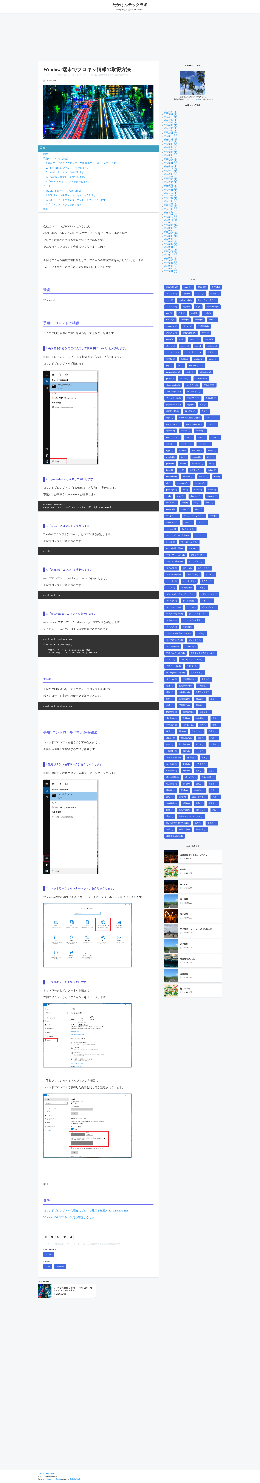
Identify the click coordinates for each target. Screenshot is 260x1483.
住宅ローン (185, 686)
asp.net (200, 431)
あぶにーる (188, 529)
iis (211, 463)
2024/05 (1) (170, 125)
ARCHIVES (50, 1249)
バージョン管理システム (178, 633)
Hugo (49, 1479)
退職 (186, 803)
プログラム (193, 398)
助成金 (200, 699)
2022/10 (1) (170, 171)
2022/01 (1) (170, 190)
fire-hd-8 (196, 450)
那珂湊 (213, 803)
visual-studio (173, 385)
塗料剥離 (201, 718)
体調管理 (203, 686)
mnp (169, 339)
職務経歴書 (189, 333)
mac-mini (171, 477)
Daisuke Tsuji (75, 1479)
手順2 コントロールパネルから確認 (62, 190)
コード (202, 588)
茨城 (184, 790)
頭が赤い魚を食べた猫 (177, 823)
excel (207, 313)
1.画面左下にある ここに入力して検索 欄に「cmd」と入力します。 (82, 163)
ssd (185, 503)
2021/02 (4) (170, 211)
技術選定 (186, 738)
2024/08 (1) (170, 119)
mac (169, 313)
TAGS (47, 1261)
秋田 (199, 771)
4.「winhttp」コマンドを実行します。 (66, 177)
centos (213, 359)
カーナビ (171, 581)
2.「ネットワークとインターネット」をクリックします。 (77, 200)
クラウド (207, 581)
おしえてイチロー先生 (177, 535)
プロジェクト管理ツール (203, 653)
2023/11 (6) (170, 138)
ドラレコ (171, 620)
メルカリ (171, 294)
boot (189, 437)
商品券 (200, 705)
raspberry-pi (185, 300)
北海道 (211, 352)
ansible (212, 424)
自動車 (213, 784)
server (180, 496)
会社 (169, 686)
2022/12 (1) (170, 165)
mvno (212, 320)
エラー (187, 568)
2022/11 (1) (170, 168)
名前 (169, 705)
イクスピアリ (196, 561)
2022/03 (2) (170, 184)
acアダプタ (212, 418)
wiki (213, 516)
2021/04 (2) (170, 206)
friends (212, 450)
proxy (47, 1266)
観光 (213, 790)
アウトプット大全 (175, 555)
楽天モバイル (173, 405)
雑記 (215, 810)
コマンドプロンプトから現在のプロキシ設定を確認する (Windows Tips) (86, 1210)
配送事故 (184, 810)
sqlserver (171, 503)
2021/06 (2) (170, 200)
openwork (200, 483)
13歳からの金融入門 (189, 418)
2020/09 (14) (171, 225)
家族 (215, 725)
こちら (196, 99)
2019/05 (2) (170, 260)
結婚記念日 (172, 411)
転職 (184, 359)
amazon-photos (193, 424)
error (182, 450)
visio (198, 509)
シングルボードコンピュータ (180, 594)
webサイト (192, 385)
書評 (186, 307)
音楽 (169, 418)
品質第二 (184, 705)
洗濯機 (191, 758)
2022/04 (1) (170, 181)
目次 (42, 147)
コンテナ (186, 588)
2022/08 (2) (170, 176)
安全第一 (188, 725)
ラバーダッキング (175, 673)
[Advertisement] (130, 36)
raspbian (194, 339)
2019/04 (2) (170, 263)
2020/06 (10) (171, 233)
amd (194, 313)
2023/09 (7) (170, 144)
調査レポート (199, 797)
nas (217, 477)
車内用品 (171, 803)
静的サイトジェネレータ (191, 816)
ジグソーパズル (209, 594)
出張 (169, 699)
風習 (198, 823)
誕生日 (170, 359)
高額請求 (201, 829)
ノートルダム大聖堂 (193, 620)
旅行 (202, 287)
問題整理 (171, 712)
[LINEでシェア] (70, 1237)
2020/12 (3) (170, 217)
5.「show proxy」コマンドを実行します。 (68, 181)
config (215, 437)
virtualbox (201, 378)
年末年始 (197, 731)
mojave (203, 477)
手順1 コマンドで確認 (55, 158)
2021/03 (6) (170, 209)
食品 (169, 829)
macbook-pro (196, 365)
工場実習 (203, 326)
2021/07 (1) (170, 198)
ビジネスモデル (174, 640)
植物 (186, 751)
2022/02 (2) (170, 187)
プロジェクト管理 (175, 653)
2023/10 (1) (170, 141)
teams (209, 503)
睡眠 (186, 771)
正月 (169, 300)
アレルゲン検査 (174, 561)
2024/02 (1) (170, 130)
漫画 (205, 758)
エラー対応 (204, 568)
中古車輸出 (189, 679)
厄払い (214, 699)
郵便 (169, 810)
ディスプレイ (209, 607)
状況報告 (201, 764)
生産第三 (171, 771)
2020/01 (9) (170, 246)
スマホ (187, 326)
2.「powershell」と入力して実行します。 (68, 167)
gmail (170, 463)
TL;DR (46, 186)
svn (196, 503)
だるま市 (209, 385)
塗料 (186, 718)
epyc (169, 450)
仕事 (216, 287)
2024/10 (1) (170, 117)
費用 (215, 797)
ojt (168, 483)
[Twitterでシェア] (52, 1237)
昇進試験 (211, 398)
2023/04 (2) (170, 157)
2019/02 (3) (170, 268)
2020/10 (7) (170, 222)
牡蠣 (186, 764)
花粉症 (170, 790)
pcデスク (171, 490)
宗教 (203, 725)
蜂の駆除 (199, 790)
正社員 (200, 751)
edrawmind (204, 444)
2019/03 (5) (170, 265)
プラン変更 (172, 646)
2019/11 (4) (170, 252)
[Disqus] (98, 1340)
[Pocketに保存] (64, 1237)
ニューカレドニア (207, 300)
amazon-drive (173, 424)
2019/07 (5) (170, 257)
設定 (182, 797)
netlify (190, 372)
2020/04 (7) (170, 238)
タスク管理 (189, 601)
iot (181, 470)
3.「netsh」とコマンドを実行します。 (66, 172)
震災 (169, 816)
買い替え (190, 411)
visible (185, 509)
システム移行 (194, 392)
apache (170, 431)
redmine (184, 378)
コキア (170, 588)
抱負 (201, 738)
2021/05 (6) (170, 203)
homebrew (197, 463)
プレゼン (190, 646)
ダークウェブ (173, 607)
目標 (186, 294)
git (180, 365)
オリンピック (173, 575)
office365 (205, 372)
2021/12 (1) (170, 192)
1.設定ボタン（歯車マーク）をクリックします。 (72, 195)
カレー (210, 575)
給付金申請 (172, 777)
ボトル (170, 660)
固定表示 (188, 712)
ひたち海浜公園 (174, 548)
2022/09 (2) (170, 173)
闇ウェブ (201, 810)
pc (181, 339)
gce (183, 457)
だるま (170, 542)
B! (46, 1237)
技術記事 (62, 75)
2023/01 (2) (170, 163)
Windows (60, 1266)
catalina (198, 359)
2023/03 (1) (170, 160)
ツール (191, 607)
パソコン (171, 307)
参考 (45, 209)
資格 (205, 411)
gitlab (210, 457)
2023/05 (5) (170, 154)
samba (212, 490)
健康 (169, 692)
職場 (186, 784)
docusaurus (212, 307)
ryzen (209, 339)
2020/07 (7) (170, 230)
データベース (173, 398)
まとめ (193, 548)
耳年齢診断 (208, 777)
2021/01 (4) (170, 214)
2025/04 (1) (170, 111)
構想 (190, 405)
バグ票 (187, 627)
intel (169, 470)
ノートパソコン (193, 352)
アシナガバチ (198, 555)
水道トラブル (173, 758)
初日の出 (184, 699)
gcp (169, 365)
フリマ (200, 294)
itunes (205, 333)
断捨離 (214, 294)
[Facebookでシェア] (58, 1237)
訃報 (169, 797)
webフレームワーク (194, 516)
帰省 (182, 731)
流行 (203, 405)
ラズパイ (192, 666)
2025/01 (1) (170, 114)
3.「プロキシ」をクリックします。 (65, 204)
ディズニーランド (198, 614)
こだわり (200, 535)
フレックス (195, 640)
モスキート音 (173, 666)
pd (185, 490)
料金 (169, 744)
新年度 (200, 744)
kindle (185, 320)
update (170, 509)
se (168, 496)
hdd (183, 463)
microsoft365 (173, 372)
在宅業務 (205, 712)
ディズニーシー (174, 614)
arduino (185, 431)
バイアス (171, 627)
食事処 (211, 823)
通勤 (199, 803)
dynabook (186, 444)
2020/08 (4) (170, 227)
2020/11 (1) (170, 219)
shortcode (195, 496)
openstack (182, 483)
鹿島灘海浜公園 (174, 836)
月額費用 (171, 751)
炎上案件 (171, 764)
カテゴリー (193, 575)
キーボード (189, 581)
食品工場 (184, 829)
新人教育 (184, 744)
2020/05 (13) (171, 236)
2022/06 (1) (170, 179)
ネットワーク (78, 75)
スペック (171, 601)
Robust (58, 1479)
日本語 (214, 744)
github (196, 457)
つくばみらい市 (189, 542)
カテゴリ (47, 75)
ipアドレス (196, 470)
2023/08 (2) (170, 146)
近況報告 (172, 287)
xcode (188, 522)
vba (198, 346)
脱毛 (199, 784)
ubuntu (170, 346)
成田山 (170, 738)
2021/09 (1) (170, 195)
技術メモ (171, 333)
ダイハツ (207, 601)
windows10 (172, 522)
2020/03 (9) (170, 241)
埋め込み (171, 718)
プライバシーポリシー (46, 1473)
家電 (169, 731)
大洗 (215, 718)
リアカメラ (197, 673)
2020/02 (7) (170, 244)
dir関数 (170, 444)
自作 (181, 313)
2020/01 (48, 1254)
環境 (45, 154)
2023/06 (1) (170, 152)
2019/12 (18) (171, 249)
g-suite (170, 457)
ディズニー (172, 352)
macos (199, 320)
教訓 (213, 738)
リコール (171, 679)
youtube (171, 529)
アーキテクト (173, 392)
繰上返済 (190, 777)
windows (212, 346)
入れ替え (184, 692)
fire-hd (170, 320)
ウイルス (171, 568)
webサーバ (172, 516)
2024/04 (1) (170, 127)
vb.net (185, 346)
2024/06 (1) (170, 122)
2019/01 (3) (170, 271)
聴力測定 (171, 784)
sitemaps (212, 496)
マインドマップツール (192, 660)
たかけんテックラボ (130, 5)
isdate (212, 470)
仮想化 (206, 679)
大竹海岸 (171, 725)
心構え (213, 731)
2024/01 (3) (170, 133)
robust (198, 490)
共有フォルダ (203, 692)
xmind (202, 522)
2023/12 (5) (170, 135)
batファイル (172, 437)
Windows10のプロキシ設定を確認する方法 (68, 1217)
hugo (188, 287)
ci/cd (201, 437)
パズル (201, 633)
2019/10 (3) (170, 254)
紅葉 (212, 771)
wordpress (171, 326)
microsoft (188, 477)
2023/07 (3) (170, 149)
